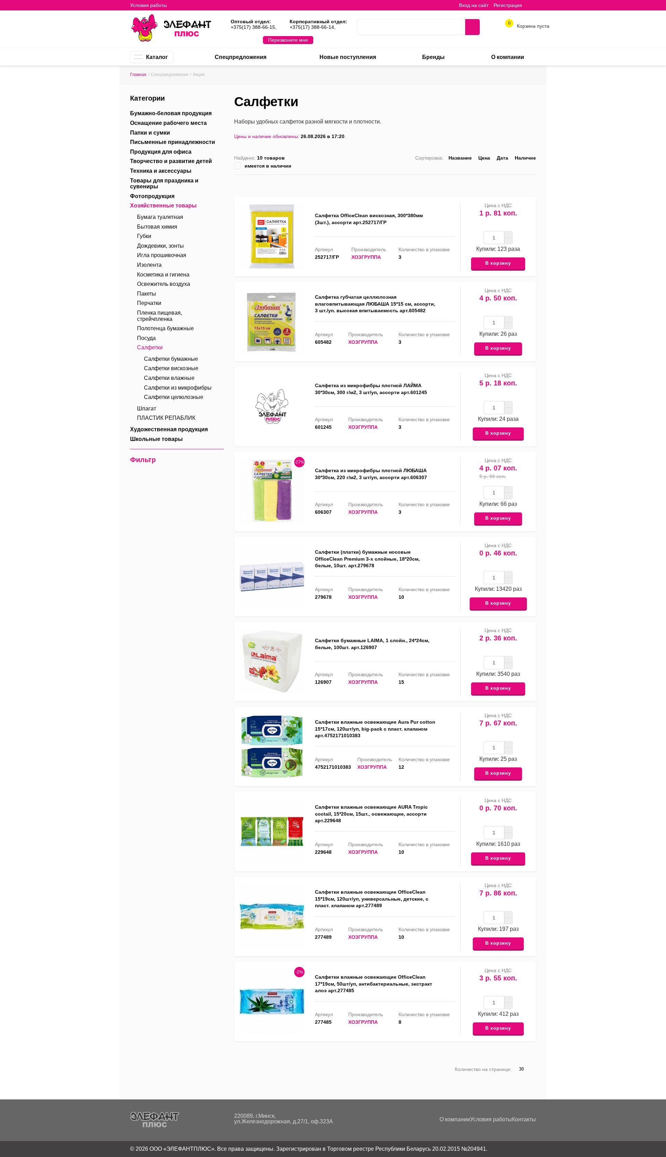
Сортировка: (429, 158)
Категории (147, 98)
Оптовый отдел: (251, 21)
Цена (484, 158)
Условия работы (148, 5)
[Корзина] (532, 5)
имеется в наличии (268, 166)
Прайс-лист (533, 184)
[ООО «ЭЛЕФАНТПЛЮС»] (171, 27)
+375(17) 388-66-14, (312, 27)
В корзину (498, 263)
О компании (454, 1119)
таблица (522, 184)
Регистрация (508, 5)
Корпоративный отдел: (318, 21)
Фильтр (143, 459)
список (511, 184)
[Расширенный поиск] (454, 27)
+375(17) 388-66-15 (253, 27)
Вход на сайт (473, 5)
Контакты (524, 1119)
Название (460, 158)
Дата (502, 158)
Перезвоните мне (288, 40)
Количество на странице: (483, 1069)
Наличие (525, 158)
